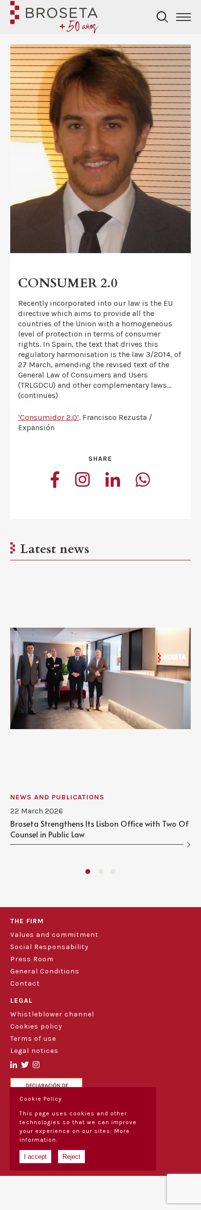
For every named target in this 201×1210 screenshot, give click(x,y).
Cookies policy (36, 1026)
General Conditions (45, 971)
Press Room (32, 959)
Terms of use (33, 1038)
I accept (35, 1156)
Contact (25, 983)
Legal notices (34, 1051)
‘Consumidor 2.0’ (48, 417)
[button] (87, 871)
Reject (71, 1156)
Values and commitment (54, 935)
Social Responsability (49, 947)
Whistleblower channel (52, 1014)
